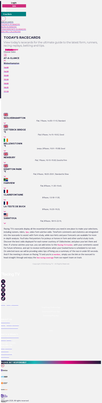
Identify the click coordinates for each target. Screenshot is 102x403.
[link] (13, 22)
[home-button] (3, 9)
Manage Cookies (8, 342)
